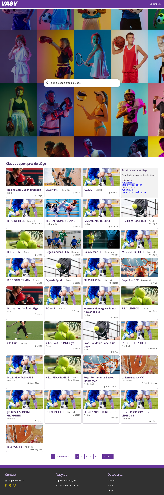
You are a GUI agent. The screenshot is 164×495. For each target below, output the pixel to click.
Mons (110, 485)
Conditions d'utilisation (67, 485)
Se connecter (156, 3)
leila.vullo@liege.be (133, 185)
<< (53, 456)
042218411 (129, 182)
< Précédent (63, 456)
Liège (110, 490)
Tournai (111, 480)
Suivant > (108, 456)
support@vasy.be (16, 480)
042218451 (129, 190)
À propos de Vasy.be (66, 480)
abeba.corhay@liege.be (135, 192)
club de (65, 83)
